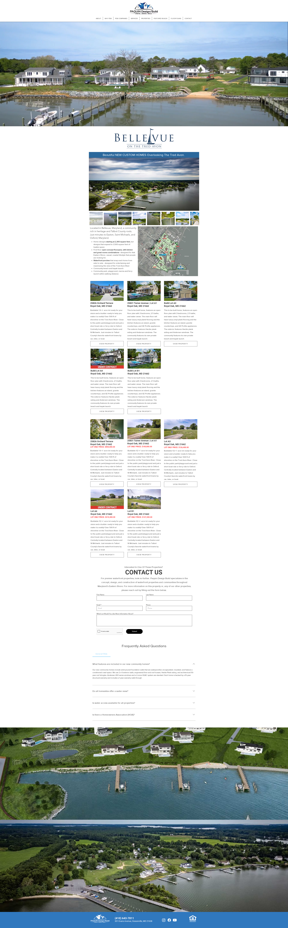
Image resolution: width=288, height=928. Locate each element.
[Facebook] (169, 920)
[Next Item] (195, 184)
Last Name (150, 594)
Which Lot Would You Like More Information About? (115, 613)
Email (98, 605)
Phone (148, 605)
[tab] (101, 654)
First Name (100, 594)
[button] (121, 18)
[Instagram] (164, 920)
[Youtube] (175, 920)
